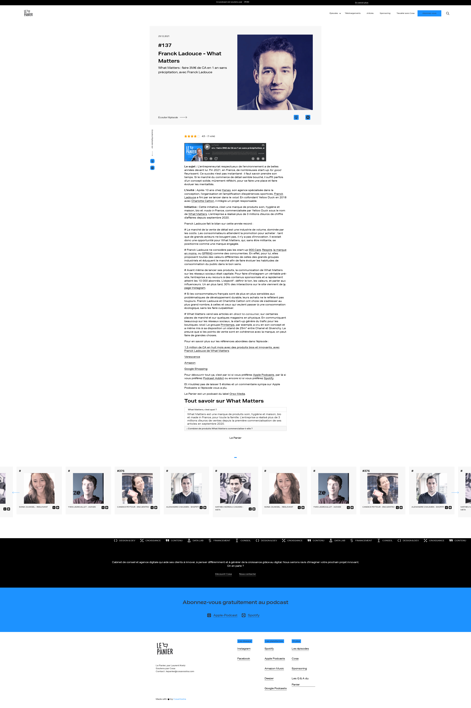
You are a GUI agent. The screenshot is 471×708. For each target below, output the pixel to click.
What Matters (197, 213)
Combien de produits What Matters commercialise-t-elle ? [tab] (220, 428)
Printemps (228, 324)
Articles (370, 13)
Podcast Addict (213, 378)
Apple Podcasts (263, 374)
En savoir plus (361, 2)
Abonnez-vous (429, 13)
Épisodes (334, 13)
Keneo (226, 190)
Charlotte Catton (202, 200)
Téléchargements (353, 13)
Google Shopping (195, 368)
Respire (267, 249)
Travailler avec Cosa (405, 13)
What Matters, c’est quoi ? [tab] (202, 409)
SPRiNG (207, 253)
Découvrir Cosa (223, 574)
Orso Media (237, 393)
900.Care (255, 249)
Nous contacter (247, 574)
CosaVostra (179, 699)
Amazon (190, 362)
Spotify (268, 378)
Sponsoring (385, 13)
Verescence (192, 356)
